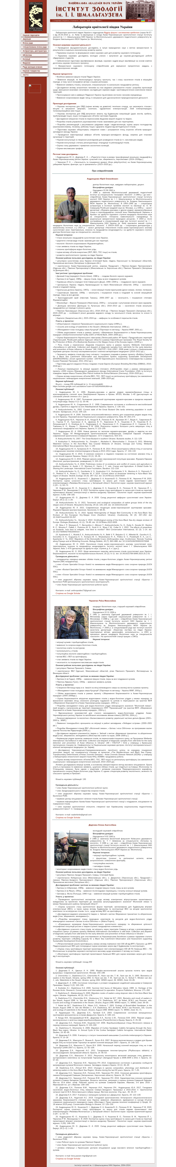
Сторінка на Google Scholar (68, 593)
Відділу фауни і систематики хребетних (122, 32)
